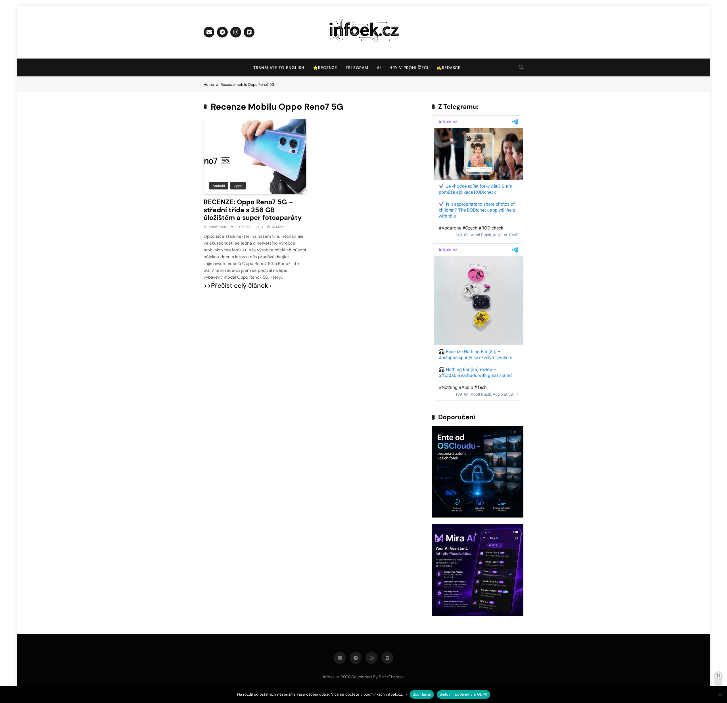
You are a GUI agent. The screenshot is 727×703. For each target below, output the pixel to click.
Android (219, 185)
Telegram (357, 67)
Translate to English (278, 67)
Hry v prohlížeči (408, 67)
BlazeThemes (391, 676)
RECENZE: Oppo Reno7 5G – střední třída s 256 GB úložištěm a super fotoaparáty (253, 210)
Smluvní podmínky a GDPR (463, 694)
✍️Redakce (449, 67)
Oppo (238, 185)
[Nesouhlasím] (720, 694)
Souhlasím (422, 694)
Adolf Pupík (217, 227)
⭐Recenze (325, 67)
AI (379, 67)
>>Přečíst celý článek (236, 285)
